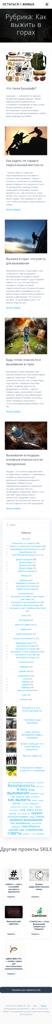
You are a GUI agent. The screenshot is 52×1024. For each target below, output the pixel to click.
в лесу (22, 789)
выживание (18, 792)
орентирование (23, 814)
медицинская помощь (19, 807)
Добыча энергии (26, 571)
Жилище (24, 575)
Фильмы (24, 699)
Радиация (24, 666)
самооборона (30, 826)
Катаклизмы (24, 593)
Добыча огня (25, 565)
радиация (15, 826)
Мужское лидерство (24, 624)
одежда (12, 813)
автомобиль (17, 782)
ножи (30, 809)
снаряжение (34, 829)
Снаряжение (23, 675)
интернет (35, 796)
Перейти (11, 897)
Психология (24, 662)
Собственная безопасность (25, 555)
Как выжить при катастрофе (25, 605)
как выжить (19, 799)
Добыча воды (25, 562)
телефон (26, 834)
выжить (35, 793)
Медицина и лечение (25, 583)
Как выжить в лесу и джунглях (25, 651)
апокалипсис (30, 782)
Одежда (25, 681)
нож (22, 809)
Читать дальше (13, 209)
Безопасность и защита (23, 543)
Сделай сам (24, 671)
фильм (40, 833)
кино (34, 800)
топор (33, 834)
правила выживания (25, 819)
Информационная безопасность (25, 549)
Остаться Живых (18, 4)
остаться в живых (17, 816)
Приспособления (25, 690)
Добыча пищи (25, 568)
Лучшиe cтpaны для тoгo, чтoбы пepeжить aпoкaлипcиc (32, 746)
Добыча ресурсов (24, 559)
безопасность (21, 785)
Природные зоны (23, 643)
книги (40, 800)
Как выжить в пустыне (26, 654)
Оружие (25, 684)
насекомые (13, 810)
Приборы (25, 687)
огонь (38, 809)
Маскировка (24, 620)
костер (16, 803)
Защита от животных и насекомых (25, 546)
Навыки (24, 629)
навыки (38, 807)
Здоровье (24, 580)
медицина (34, 803)
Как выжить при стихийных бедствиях (27, 608)
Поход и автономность (24, 638)
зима (27, 796)
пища (32, 816)
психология (36, 823)
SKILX (43, 1005)
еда (13, 796)
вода (32, 789)
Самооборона (25, 552)
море (31, 807)
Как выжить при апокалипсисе (25, 602)
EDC (9, 783)
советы (14, 832)
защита (20, 796)
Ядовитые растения (26, 589)
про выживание (20, 823)
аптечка (40, 782)
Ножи (25, 678)
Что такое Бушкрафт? (21, 88)
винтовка (40, 786)
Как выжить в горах (26, 646)
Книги (24, 615)
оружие (36, 813)
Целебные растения (25, 586)
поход (40, 816)
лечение (25, 804)
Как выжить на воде (25, 657)
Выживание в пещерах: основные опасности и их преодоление (24, 459)
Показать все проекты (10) (26, 990)
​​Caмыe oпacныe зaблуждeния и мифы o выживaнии (32, 735)
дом (42, 794)
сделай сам (16, 829)
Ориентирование (24, 634)
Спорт (24, 695)
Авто (24, 538)
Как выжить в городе (25, 648)
